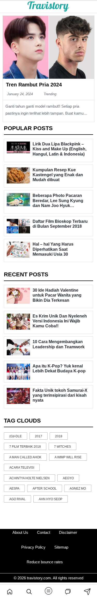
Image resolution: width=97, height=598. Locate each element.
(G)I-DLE (15, 436)
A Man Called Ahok (25, 457)
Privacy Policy (33, 547)
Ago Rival (17, 499)
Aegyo (68, 478)
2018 (58, 436)
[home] (9, 591)
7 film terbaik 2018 (25, 446)
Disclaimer (68, 532)
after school (45, 488)
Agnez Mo (78, 488)
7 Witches (62, 446)
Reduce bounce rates (45, 562)
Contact (43, 532)
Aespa (14, 488)
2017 (38, 436)
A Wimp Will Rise (68, 457)
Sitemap (61, 547)
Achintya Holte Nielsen (29, 478)
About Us (20, 532)
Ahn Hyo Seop (50, 499)
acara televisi (21, 467)
